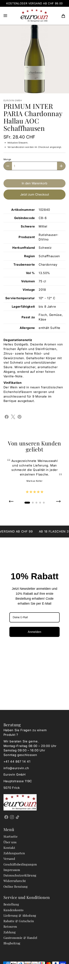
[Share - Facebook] (6, 416)
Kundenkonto (13, 910)
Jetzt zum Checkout (34, 194)
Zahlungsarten (14, 853)
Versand (9, 859)
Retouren (10, 926)
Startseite (10, 836)
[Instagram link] (12, 816)
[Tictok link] (17, 816)
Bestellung (11, 904)
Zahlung (9, 932)
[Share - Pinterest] (19, 416)
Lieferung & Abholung (19, 915)
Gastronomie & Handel (20, 938)
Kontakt (9, 847)
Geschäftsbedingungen (20, 864)
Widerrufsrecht (14, 881)
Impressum (11, 870)
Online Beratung (15, 886)
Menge (7, 159)
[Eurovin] (34, 16)
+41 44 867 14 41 (17, 761)
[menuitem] (63, 15)
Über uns (10, 842)
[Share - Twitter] (13, 416)
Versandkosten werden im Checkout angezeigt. (35, 147)
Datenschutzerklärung (19, 875)
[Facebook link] (6, 816)
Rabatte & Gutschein (18, 921)
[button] (5, 16)
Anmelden (34, 631)
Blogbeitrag (11, 943)
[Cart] (63, 15)
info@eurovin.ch (16, 768)
